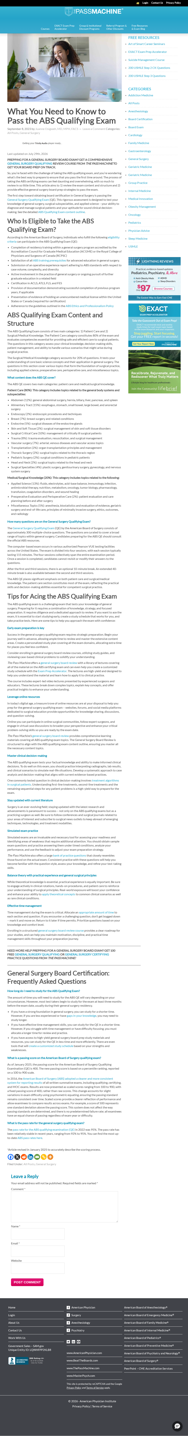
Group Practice (137, 182)
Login (11, 1315)
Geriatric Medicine (140, 166)
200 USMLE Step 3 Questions (147, 75)
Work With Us (17, 1337)
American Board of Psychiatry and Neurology (152, 1353)
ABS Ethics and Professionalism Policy (90, 306)
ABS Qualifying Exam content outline (61, 212)
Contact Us (15, 1330)
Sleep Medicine (137, 238)
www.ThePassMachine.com (83, 1368)
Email (15, 1243)
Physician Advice (139, 230)
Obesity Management (142, 206)
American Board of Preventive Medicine (149, 1345)
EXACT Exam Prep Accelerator (147, 51)
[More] (50, 1157)
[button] (177, 1426)
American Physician (83, 1307)
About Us (13, 1322)
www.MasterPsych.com (81, 1375)
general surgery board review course (61, 930)
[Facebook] (11, 1157)
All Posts (13, 132)
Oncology (134, 214)
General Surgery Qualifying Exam (28, 199)
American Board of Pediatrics (142, 1337)
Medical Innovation (140, 198)
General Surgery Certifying (87, 954)
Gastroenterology (139, 151)
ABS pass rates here (29, 1137)
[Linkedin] (30, 1157)
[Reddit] (24, 1157)
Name (15, 1226)
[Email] (37, 1157)
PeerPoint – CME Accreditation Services (148, 1368)
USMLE (133, 246)
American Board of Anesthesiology (145, 1307)
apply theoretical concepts (58, 894)
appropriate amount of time (96, 912)
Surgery (76, 1315)
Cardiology (135, 135)
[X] (17, 1157)
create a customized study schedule (51, 1046)
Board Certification (140, 119)
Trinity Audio (41, 143)
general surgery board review (59, 662)
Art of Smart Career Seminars (146, 44)
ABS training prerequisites (49, 260)
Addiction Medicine (140, 95)
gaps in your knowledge (81, 1015)
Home (11, 1307)
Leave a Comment (94, 128)
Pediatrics (134, 222)
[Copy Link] (44, 1157)
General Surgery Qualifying (29, 163)
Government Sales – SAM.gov (26, 1346)
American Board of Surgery (141, 1360)
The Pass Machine (94, 11)
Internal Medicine (139, 190)
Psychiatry (77, 1330)
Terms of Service (95, 1387)
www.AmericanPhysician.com (84, 1353)
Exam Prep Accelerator (52, 671)
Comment (18, 1189)
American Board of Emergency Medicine (149, 1315)
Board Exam (136, 127)
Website (16, 1260)
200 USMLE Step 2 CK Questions (149, 67)
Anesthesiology (138, 111)
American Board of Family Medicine (146, 1322)
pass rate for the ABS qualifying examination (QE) (44, 1129)
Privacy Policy (74, 1387)
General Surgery (30, 132)
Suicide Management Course (146, 59)
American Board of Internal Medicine (147, 1330)
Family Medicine (138, 143)
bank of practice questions (69, 855)
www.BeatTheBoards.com (82, 1360)
